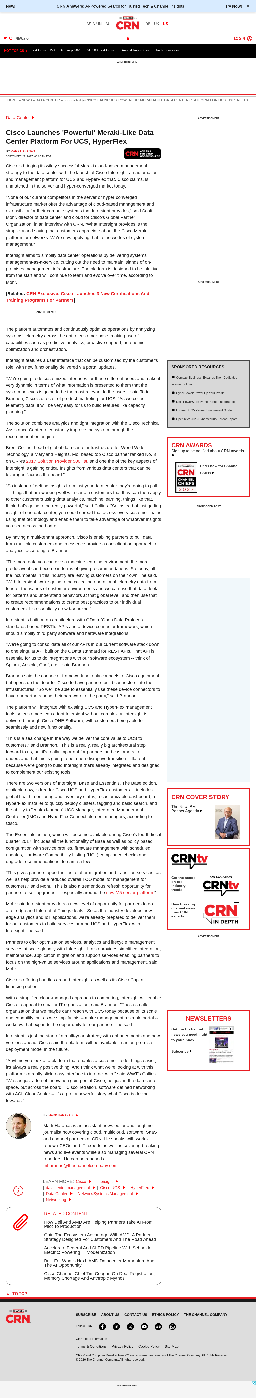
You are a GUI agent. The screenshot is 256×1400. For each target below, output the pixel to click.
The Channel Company (206, 1315)
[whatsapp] (172, 1326)
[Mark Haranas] (19, 1137)
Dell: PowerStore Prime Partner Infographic (205, 402)
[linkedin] (116, 1326)
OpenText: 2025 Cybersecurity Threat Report (206, 419)
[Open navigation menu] (8, 39)
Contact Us (135, 1315)
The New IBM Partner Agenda (185, 809)
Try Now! (233, 6)
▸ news (25, 100)
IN (100, 24)
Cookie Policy (149, 1346)
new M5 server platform (129, 892)
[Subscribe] (221, 1063)
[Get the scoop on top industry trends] (221, 887)
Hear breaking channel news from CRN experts (183, 910)
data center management (68, 1188)
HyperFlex (140, 1188)
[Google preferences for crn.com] (143, 154)
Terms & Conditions (91, 1346)
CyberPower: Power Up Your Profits (200, 393)
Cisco (81, 1181)
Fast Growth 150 (43, 50)
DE (148, 24)
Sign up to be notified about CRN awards (208, 451)
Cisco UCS (110, 1188)
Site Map (172, 1346)
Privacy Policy (123, 1346)
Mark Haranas (23, 151)
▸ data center (46, 100)
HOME (13, 100)
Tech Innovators (167, 50)
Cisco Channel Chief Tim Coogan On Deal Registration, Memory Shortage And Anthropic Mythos (99, 1276)
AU (108, 24)
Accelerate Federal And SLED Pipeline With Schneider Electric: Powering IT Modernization (98, 1250)
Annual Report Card (136, 50)
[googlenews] (158, 1326)
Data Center (18, 117)
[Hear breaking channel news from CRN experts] (221, 913)
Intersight (105, 1181)
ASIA (90, 24)
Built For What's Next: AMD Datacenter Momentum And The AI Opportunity (99, 1263)
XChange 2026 (71, 50)
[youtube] (144, 1326)
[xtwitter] (130, 1326)
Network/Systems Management (106, 1194)
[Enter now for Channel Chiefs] (189, 491)
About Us (110, 1315)
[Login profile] (249, 38)
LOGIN (239, 39)
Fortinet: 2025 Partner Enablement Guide (204, 410)
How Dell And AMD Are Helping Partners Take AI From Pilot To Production (98, 1224)
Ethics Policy (165, 1315)
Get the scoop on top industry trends (184, 884)
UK (156, 24)
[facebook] (102, 1326)
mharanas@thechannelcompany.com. (81, 1165)
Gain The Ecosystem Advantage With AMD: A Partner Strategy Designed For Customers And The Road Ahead (100, 1237)
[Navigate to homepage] (128, 29)
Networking (56, 1200)
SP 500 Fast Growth (101, 50)
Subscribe (180, 1051)
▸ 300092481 (71, 100)
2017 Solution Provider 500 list (56, 461)
